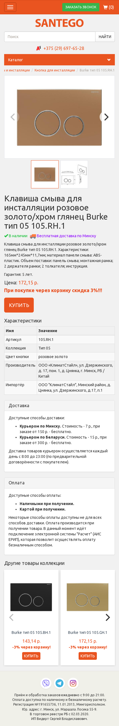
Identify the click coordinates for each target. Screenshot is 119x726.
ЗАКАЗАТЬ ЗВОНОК (80, 7)
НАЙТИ (105, 36)
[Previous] (13, 117)
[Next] (106, 117)
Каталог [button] (15, 60)
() (111, 7)
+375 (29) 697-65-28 (63, 48)
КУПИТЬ (19, 305)
